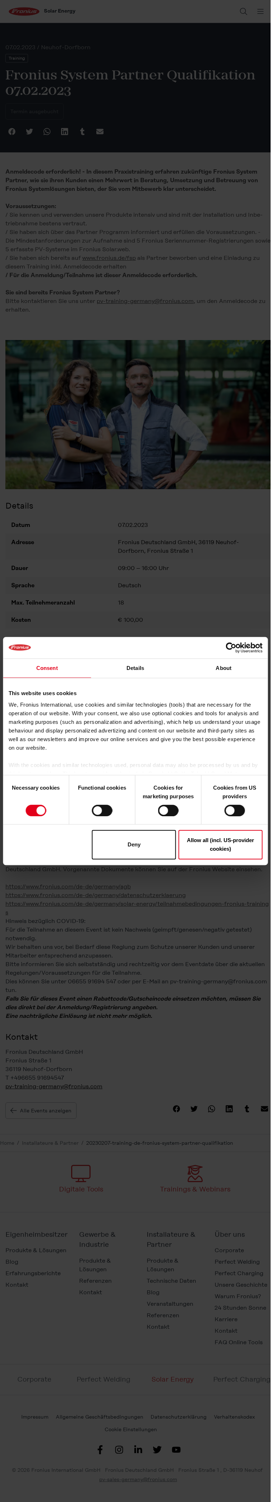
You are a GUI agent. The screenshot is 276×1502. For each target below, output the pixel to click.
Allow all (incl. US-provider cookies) (220, 844)
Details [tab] (135, 668)
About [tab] (223, 668)
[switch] (102, 810)
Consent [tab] (47, 668)
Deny (134, 844)
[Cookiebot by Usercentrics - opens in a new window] (230, 647)
